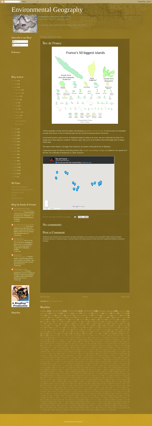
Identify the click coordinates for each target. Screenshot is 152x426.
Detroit (65, 321)
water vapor (68, 409)
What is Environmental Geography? (22, 189)
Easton (74, 345)
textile (68, 407)
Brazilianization (43, 341)
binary (91, 381)
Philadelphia (67, 367)
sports (128, 405)
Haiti (102, 351)
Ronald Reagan (94, 369)
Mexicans (126, 359)
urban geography (119, 407)
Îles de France (19, 124)
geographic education (120, 317)
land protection (112, 319)
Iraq (123, 353)
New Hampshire (100, 363)
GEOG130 (122, 311)
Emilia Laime (105, 345)
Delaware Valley (45, 345)
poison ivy (63, 401)
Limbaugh (103, 355)
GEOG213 (56, 349)
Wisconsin (79, 379)
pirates (57, 401)
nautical (84, 399)
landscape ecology (53, 333)
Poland (89, 367)
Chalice (127, 341)
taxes (53, 407)
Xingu (92, 379)
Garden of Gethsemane (85, 349)
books (110, 381)
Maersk (76, 357)
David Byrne (119, 343)
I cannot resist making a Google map (95, 150)
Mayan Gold (101, 359)
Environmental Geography (47, 9)
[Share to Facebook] (85, 217)
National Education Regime (62, 363)
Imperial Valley (101, 353)
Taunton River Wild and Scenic (109, 327)
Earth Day (62, 345)
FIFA (65, 347)
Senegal (81, 371)
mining (56, 399)
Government (88, 325)
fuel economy (71, 391)
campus (48, 383)
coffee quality (67, 385)
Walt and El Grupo (123, 377)
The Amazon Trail (63, 375)
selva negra (50, 405)
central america (104, 329)
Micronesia (61, 361)
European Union (50, 347)
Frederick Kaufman (106, 347)
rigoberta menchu (88, 403)
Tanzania (48, 375)
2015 (15, 154)
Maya (89, 359)
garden (77, 391)
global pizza (69, 393)
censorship (94, 329)
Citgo (48, 343)
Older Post (125, 297)
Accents (106, 335)
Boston (50, 321)
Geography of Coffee (17, 192)
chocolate (112, 329)
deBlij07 (125, 329)
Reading (57, 369)
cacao (123, 381)
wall (55, 409)
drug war (100, 387)
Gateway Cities (101, 349)
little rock (54, 397)
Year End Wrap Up (19, 271)
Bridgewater (77, 323)
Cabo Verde (82, 341)
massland (109, 397)
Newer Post (45, 297)
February (18, 112)
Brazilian (126, 339)
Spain (87, 373)
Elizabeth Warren (88, 345)
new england (103, 399)
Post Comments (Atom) (56, 301)
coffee (43, 311)
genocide (83, 391)
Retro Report (71, 369)
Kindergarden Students (74, 355)
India (101, 325)
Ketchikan (58, 355)
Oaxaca (79, 365)
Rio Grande (95, 327)
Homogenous (54, 353)
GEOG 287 (61, 325)
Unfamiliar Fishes (46, 377)
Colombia (70, 343)
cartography (98, 321)
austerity (126, 379)
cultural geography (93, 317)
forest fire (116, 331)
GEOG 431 (42, 349)
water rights (126, 333)
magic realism (80, 397)
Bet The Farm (76, 339)
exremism (99, 389)
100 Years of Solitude (86, 335)
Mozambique (124, 325)
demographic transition (56, 331)
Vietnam (76, 377)
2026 (15, 81)
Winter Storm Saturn (70, 379)
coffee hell (52, 385)
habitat (115, 393)
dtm (105, 387)
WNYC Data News (90, 377)
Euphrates (42, 347)
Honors (60, 353)
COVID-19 (58, 321)
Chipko (43, 343)
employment (87, 331)
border (91, 321)
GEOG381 (57, 311)
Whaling (57, 379)
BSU (95, 337)
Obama (85, 321)
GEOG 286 (62, 317)
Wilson (62, 379)
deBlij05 (102, 319)
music (121, 319)
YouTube (98, 379)
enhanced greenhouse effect (69, 389)
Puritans (123, 367)
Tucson (75, 375)
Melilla (119, 359)
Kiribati (89, 355)
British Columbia (58, 341)
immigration (44, 317)
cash (87, 383)
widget (85, 409)
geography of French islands (93, 131)
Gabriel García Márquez (72, 349)
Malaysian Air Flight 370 (97, 357)
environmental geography (100, 331)
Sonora (55, 373)
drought (106, 321)
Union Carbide (55, 377)
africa (95, 319)
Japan (41, 355)
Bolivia (44, 321)
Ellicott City (97, 345)
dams (41, 387)
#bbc (49, 335)
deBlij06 (47, 387)
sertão (60, 405)
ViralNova (82, 377)
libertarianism (125, 395)
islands (44, 333)
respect (80, 403)
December (18, 90)
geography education (91, 391)
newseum (110, 399)
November (18, 93)
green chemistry (87, 393)
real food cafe (48, 403)
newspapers (116, 399)
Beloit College (57, 339)
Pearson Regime (58, 367)
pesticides (119, 321)
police (69, 401)
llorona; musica (61, 397)
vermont (42, 409)
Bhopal (82, 339)
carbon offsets (76, 383)
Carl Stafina (111, 341)
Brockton (66, 341)
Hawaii (96, 325)
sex (64, 405)
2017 (15, 148)
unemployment (55, 323)
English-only (113, 345)
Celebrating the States (20, 269)
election (48, 389)
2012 (15, 164)
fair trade (104, 317)
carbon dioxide (67, 383)
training (84, 407)
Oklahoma (98, 365)
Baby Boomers (101, 337)
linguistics (47, 397)
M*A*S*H (55, 357)
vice (47, 409)
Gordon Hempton (53, 351)
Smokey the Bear (125, 371)
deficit (62, 387)
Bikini (98, 339)
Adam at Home (113, 335)
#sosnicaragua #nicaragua (73, 335)
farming (112, 389)
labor (113, 395)
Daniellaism (17, 255)
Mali (106, 357)
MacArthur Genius (69, 357)
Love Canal (43, 357)
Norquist (56, 365)
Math (74, 359)
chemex (101, 383)
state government (46, 407)
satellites (122, 403)
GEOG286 (123, 313)
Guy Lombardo (95, 351)
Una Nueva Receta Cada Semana (24, 225)
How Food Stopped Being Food (71, 353)
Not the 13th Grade (17, 198)
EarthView (117, 323)
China (97, 323)
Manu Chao (111, 357)
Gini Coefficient (119, 349)
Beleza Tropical (43, 339)
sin (80, 405)
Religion (87, 327)
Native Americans (84, 363)
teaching (63, 407)
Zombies (103, 379)
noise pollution (124, 399)
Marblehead (122, 357)
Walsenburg (106, 377)
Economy (125, 323)
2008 (15, 177)
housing (60, 395)
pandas (41, 401)
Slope (118, 371)
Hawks (106, 351)
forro (47, 391)
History (126, 351)
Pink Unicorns (82, 367)
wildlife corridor (107, 409)
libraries (112, 321)
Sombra (49, 373)
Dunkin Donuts (54, 345)
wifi (90, 409)
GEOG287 (71, 317)
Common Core (77, 343)
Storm (103, 373)
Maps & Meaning (18, 240)
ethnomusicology (90, 389)
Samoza (126, 369)
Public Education (109, 367)
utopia (126, 407)
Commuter (85, 343)
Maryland (54, 359)
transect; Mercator (92, 407)
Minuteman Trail (86, 361)
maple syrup (88, 397)
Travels (13, 195)
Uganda (127, 375)
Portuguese (95, 367)
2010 (15, 170)
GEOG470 (88, 311)
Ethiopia (71, 321)
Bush (77, 341)
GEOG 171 (64, 319)
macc (68, 397)
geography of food (124, 391)
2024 (15, 87)
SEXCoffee (115, 369)
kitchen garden (106, 395)
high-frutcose (122, 393)
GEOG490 (63, 349)
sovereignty (110, 405)
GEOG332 (55, 313)
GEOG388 (72, 311)
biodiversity (98, 381)
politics (127, 319)
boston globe (116, 381)
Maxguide (80, 359)
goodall (80, 393)
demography (67, 331)
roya (107, 403)
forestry (42, 391)
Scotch (64, 371)
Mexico (107, 313)
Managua (78, 321)
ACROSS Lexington (97, 335)
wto (113, 409)
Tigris (70, 375)
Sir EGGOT (18, 118)
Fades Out (75, 347)
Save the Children (57, 371)
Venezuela (68, 329)
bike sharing (85, 381)
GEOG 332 (87, 313)
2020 (15, 138)
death (58, 387)
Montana (107, 361)
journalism (98, 395)
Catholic (118, 341)
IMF (89, 353)
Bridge (50, 341)
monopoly (66, 399)
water (50, 319)
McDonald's (113, 359)
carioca (82, 383)
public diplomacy (113, 401)
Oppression (113, 365)
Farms (80, 347)
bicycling (78, 381)
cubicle (126, 385)
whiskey (75, 409)
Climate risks (55, 343)
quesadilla (121, 401)
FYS (69, 347)
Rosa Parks (108, 369)
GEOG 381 (97, 313)
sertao (56, 405)
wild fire (94, 409)
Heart (111, 351)
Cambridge (95, 341)
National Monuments (57, 327)
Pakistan (126, 365)
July (16, 102)
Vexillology (69, 377)
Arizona (56, 319)
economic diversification (117, 387)
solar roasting (96, 405)
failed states (105, 389)
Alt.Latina (125, 335)
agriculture (109, 379)
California (89, 341)
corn (119, 329)
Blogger (85, 421)
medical (114, 397)
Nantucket (52, 363)
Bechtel (126, 337)
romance (102, 403)
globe (75, 393)
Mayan (94, 359)
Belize (50, 339)
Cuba (97, 343)
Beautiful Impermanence (20, 256)
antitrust (116, 379)
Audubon (75, 337)
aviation (42, 381)
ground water (96, 393)
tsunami (112, 407)
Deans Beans (126, 343)
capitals (60, 383)
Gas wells (94, 349)
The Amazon (55, 375)
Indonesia (118, 353)
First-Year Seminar (88, 347)
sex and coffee (70, 405)
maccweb (73, 397)
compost (79, 385)
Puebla (117, 367)
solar (90, 405)
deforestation (43, 331)
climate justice (81, 317)
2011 (15, 167)
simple (76, 405)
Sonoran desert (62, 373)
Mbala (107, 359)
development (69, 387)
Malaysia (88, 357)
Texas (42, 315)
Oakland (74, 365)
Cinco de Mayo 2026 (19, 226)
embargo (54, 389)
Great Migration (74, 351)
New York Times (119, 363)
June (17, 106)
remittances (62, 403)
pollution (85, 401)
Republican (63, 369)
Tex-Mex (122, 327)
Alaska (63, 323)
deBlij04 (124, 315)
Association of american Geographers (62, 337)
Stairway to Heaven (95, 373)
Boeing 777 (119, 339)
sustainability (110, 333)
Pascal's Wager (43, 367)
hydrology (66, 395)
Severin (95, 371)
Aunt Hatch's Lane (83, 337)
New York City (109, 363)
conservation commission (104, 385)
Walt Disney (114, 377)
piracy (53, 401)
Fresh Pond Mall (124, 347)
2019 (15, 141)
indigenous (85, 395)
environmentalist (81, 389)
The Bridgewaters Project (22, 208)
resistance (75, 403)
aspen (121, 379)
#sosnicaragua (62, 335)
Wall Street (99, 377)
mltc (61, 399)
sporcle (123, 405)
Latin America (96, 355)
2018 (15, 145)
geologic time (43, 393)
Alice (120, 335)
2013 (15, 161)
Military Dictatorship (76, 361)
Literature (110, 355)
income (79, 395)
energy (59, 389)
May (85, 359)
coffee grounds (45, 385)
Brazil (114, 313)
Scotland (70, 371)
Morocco (113, 361)
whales (44, 335)
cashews (91, 383)
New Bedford (92, 363)
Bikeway (93, 339)
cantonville (54, 383)
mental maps (121, 397)
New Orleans (79, 327)
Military (67, 361)
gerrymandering (60, 393)
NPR (48, 327)
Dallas (112, 343)
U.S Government (98, 375)
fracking (51, 391)
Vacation (63, 377)
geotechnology (52, 393)
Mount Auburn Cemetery (122, 361)
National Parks (69, 327)
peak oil (80, 333)
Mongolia (94, 361)
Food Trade (97, 347)
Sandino (42, 371)
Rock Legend (86, 369)
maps (68, 333)
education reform (77, 331)
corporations (114, 385)
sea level (44, 405)
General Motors (110, 349)
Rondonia (102, 369)
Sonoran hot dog (71, 373)
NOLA (42, 327)
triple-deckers (105, 407)
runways (112, 403)
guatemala (109, 393)
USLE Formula (120, 375)
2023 (15, 129)
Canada (85, 323)
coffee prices (59, 385)
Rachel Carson (50, 369)
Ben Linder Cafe (67, 339)
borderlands (78, 315)
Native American (74, 363)
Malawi (82, 357)
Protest (101, 367)
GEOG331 (96, 315)
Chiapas (91, 323)
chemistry (107, 383)
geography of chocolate (112, 391)
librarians (62, 333)
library (41, 397)
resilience (69, 403)
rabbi (127, 401)
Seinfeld (76, 371)
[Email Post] (75, 217)
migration (60, 315)
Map (117, 357)
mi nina (127, 397)
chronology (114, 383)
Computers (91, 343)
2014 (15, 157)
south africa (103, 405)
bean (63, 381)
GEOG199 (88, 315)
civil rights (127, 383)
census (96, 383)
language (118, 395)
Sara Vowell (48, 371)
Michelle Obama (53, 361)
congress (94, 385)
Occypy (91, 365)
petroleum (47, 401)
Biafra (87, 339)
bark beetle (57, 381)
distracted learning (85, 387)
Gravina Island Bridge (64, 351)
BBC (91, 337)
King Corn (83, 355)
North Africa (63, 365)
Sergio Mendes (88, 371)
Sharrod (100, 371)
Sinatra (113, 371)
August (17, 99)
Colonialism (104, 323)
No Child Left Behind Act (46, 365)
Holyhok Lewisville (44, 353)
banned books (49, 381)
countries (121, 385)
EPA (111, 323)
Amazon (69, 323)
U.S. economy (107, 375)
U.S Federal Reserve (87, 375)
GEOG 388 (70, 325)
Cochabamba (63, 343)
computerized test (87, 385)
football (126, 389)
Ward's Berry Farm (44, 379)
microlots (44, 399)
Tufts (80, 375)
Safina (89, 319)
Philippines (74, 367)
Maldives (115, 325)
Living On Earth (118, 355)
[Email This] (79, 217)
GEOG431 (66, 313)
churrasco (120, 383)
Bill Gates (104, 339)
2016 (15, 151)
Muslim (42, 363)
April (51, 337)
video (51, 409)
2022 (15, 132)
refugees (87, 333)
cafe (127, 381)
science (127, 403)
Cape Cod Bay (103, 341)
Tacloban (42, 375)
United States (59, 329)
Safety (121, 369)
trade (47, 323)
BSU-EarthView (19, 239)
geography (44, 313)
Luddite (49, 357)
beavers (67, 381)
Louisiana (126, 355)
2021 (15, 135)
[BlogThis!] (81, 217)
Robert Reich (78, 369)
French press (115, 347)
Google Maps (79, 325)
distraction (93, 387)
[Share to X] (83, 217)
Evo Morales (59, 347)
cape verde (86, 329)
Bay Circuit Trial (118, 337)
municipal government (76, 399)
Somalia (44, 373)
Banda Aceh (110, 337)
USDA (113, 375)
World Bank (86, 379)
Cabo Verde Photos (20, 121)
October (18, 96)
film (110, 331)
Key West (65, 355)
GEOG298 (70, 315)
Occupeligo (85, 365)
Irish (127, 353)
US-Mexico (116, 315)
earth (109, 387)
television (118, 333)
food (110, 317)
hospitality (47, 395)
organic (74, 333)
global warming (125, 331)
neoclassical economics (93, 399)
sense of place (95, 333)
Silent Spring (107, 371)
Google (46, 351)
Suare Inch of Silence (112, 373)
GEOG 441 (49, 349)
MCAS (61, 357)
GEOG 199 (53, 325)
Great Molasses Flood (85, 351)
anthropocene (76, 329)
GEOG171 (73, 319)
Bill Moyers (111, 339)
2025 (15, 84)
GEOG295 (82, 319)
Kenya (53, 355)
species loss (117, 405)
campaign (42, 383)
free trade (64, 391)
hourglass (54, 395)
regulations (55, 403)
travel (99, 407)
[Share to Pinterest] (87, 217)
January (17, 115)
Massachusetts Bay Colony (65, 359)
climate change (106, 311)
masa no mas (102, 397)
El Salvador (80, 345)
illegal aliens (73, 395)
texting (73, 407)
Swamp (126, 373)
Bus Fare (72, 341)
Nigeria (126, 363)
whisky (80, 409)
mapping (95, 397)
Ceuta (123, 341)
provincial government (94, 401)
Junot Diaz (47, 355)
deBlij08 (53, 387)
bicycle (72, 381)
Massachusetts (106, 315)
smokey (85, 405)
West (52, 379)
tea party (58, 407)
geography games (101, 391)
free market (57, 391)
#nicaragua (55, 335)
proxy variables (104, 401)
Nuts (69, 365)
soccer (102, 333)
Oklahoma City (105, 365)
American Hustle (44, 337)
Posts (15, 41)
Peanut (50, 367)
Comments (17, 45)
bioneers (104, 381)
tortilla (78, 407)
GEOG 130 (53, 317)
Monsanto (100, 361)
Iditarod (94, 353)
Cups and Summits (105, 343)
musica (76, 313)
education (50, 315)
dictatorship (76, 387)
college (73, 385)
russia (117, 403)
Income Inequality (110, 353)
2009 (15, 173)
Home (85, 297)
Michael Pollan (43, 361)
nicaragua (43, 319)
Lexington (108, 325)
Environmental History (123, 345)
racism (41, 403)
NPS (47, 363)
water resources (61, 409)
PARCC (120, 365)
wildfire (100, 409)
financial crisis (119, 389)
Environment (43, 325)
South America (80, 373)
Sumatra (120, 373)
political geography (76, 401)
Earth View (68, 345)
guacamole (103, 393)
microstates (50, 399)
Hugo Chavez (83, 353)
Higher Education (118, 351)
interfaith (92, 395)
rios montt (96, 403)
